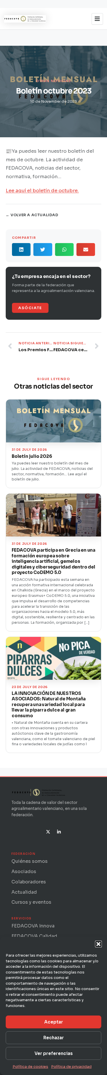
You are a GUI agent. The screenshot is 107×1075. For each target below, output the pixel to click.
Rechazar (53, 1037)
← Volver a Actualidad (32, 215)
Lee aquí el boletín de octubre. (42, 191)
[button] (98, 944)
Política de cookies (30, 1066)
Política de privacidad (71, 1066)
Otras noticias (53, 81)
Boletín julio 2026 (32, 456)
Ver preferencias (54, 1053)
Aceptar (53, 1022)
